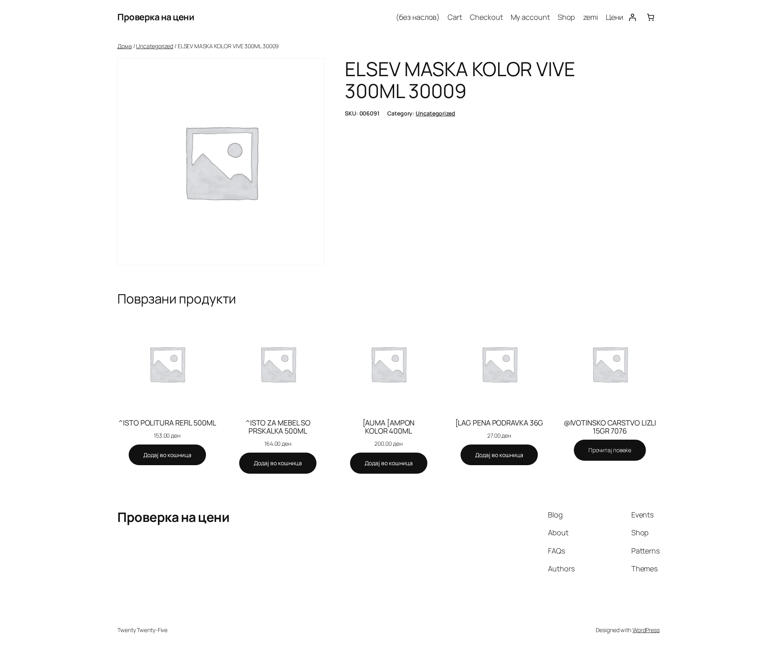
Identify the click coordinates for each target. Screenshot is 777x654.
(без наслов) (418, 17)
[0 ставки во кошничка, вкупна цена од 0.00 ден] (650, 17)
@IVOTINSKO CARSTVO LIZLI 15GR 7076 (610, 427)
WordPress (646, 630)
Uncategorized (154, 46)
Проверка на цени (155, 17)
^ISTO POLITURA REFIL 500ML (167, 423)
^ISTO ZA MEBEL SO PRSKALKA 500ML (277, 427)
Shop (566, 17)
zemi (591, 17)
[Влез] (632, 17)
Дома (124, 46)
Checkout (486, 17)
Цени (614, 17)
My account (530, 17)
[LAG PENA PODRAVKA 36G (499, 423)
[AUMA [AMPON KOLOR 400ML (389, 427)
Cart (455, 17)
